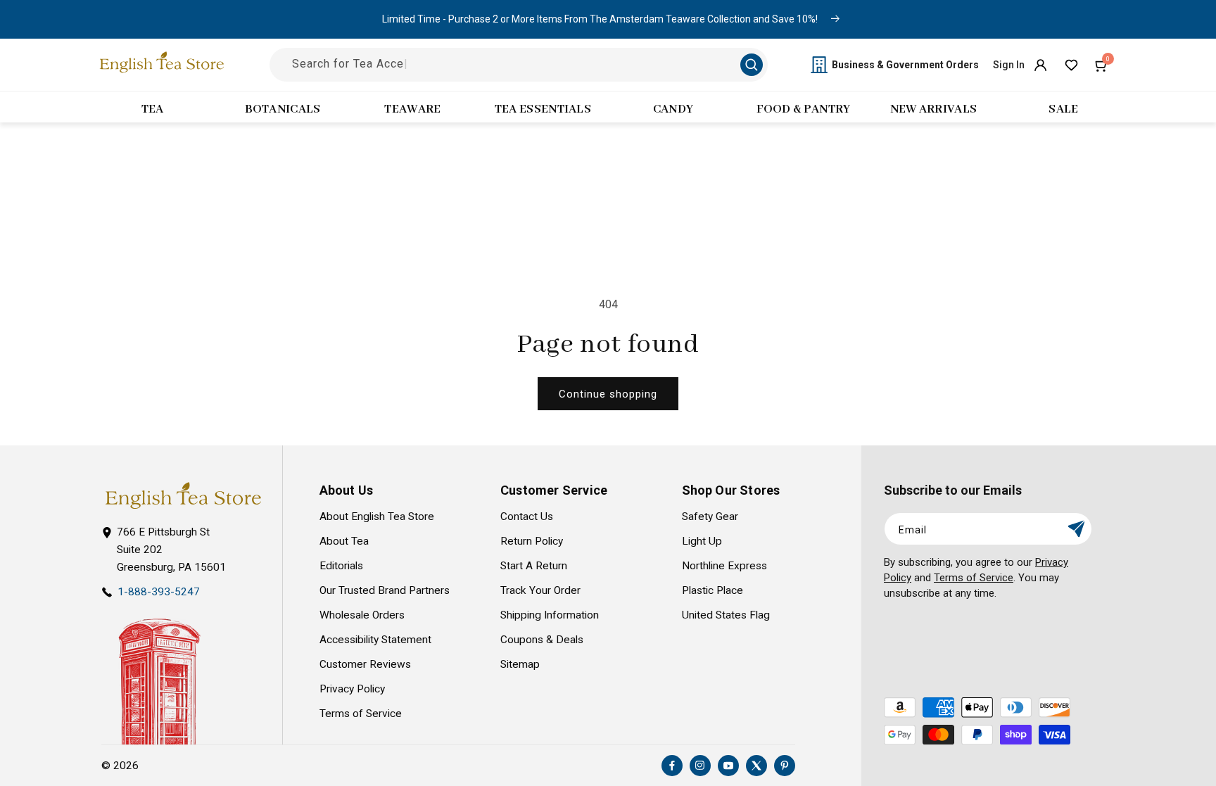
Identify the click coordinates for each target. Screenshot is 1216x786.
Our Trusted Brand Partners (384, 590)
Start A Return (533, 565)
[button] (1102, 64)
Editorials (341, 565)
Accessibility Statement (375, 639)
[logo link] (183, 495)
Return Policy (531, 541)
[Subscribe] (1075, 528)
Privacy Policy (352, 689)
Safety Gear (710, 516)
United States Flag (726, 615)
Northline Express (724, 565)
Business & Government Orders (905, 64)
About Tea (344, 541)
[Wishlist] (1071, 64)
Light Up (702, 541)
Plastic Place (712, 590)
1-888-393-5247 (159, 591)
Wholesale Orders (362, 615)
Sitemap (520, 664)
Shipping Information (549, 615)
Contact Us (526, 516)
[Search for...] (751, 64)
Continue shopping (608, 394)
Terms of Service (360, 713)
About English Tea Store (376, 516)
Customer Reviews (365, 664)
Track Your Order (540, 590)
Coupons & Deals (541, 639)
